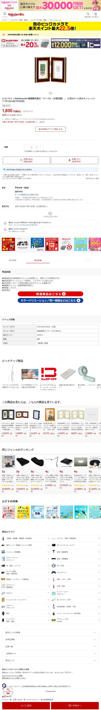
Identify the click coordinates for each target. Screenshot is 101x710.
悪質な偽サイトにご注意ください (14, 678)
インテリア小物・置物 (38, 20)
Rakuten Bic (16, 15)
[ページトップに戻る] (97, 701)
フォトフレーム (55, 20)
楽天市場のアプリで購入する (50, 129)
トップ (4, 20)
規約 (97, 178)
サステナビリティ (33, 700)
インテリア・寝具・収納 (18, 20)
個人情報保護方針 (47, 700)
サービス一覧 (7, 700)
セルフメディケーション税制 (12, 676)
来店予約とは (90, 178)
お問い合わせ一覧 (19, 700)
